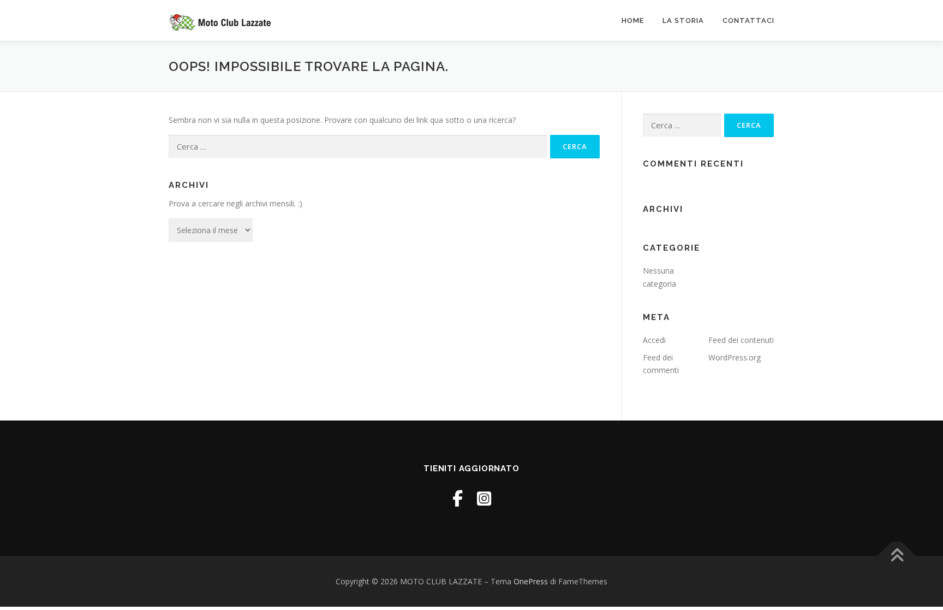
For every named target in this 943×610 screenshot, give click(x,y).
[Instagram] (484, 498)
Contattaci (748, 20)
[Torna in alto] (897, 555)
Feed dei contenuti (741, 340)
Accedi (654, 340)
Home (633, 20)
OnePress (531, 581)
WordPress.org (734, 357)
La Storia (683, 20)
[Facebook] (457, 498)
